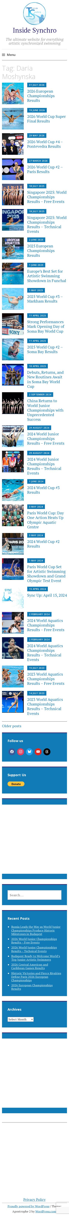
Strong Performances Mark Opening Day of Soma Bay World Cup (45, 326)
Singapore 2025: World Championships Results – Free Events (47, 197)
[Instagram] (20, 751)
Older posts (11, 725)
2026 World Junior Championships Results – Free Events (34, 940)
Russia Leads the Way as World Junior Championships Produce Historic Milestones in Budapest (36, 930)
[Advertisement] (34, 843)
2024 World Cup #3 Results (43, 490)
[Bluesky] (29, 751)
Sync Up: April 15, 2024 (47, 595)
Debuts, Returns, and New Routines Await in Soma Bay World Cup (45, 379)
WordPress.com (45, 1211)
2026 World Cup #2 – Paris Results (45, 169)
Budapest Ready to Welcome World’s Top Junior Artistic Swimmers (35, 958)
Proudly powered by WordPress (28, 1206)
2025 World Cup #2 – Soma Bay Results (45, 349)
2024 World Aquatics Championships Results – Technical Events (45, 652)
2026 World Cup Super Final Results (46, 119)
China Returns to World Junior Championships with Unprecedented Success (45, 410)
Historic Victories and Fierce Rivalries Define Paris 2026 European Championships (36, 976)
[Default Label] (38, 751)
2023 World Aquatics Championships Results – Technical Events (45, 706)
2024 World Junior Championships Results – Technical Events (44, 466)
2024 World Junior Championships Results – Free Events (45, 438)
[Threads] (47, 751)
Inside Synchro (34, 30)
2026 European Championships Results (41, 96)
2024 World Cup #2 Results (43, 544)
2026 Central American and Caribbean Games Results (29, 966)
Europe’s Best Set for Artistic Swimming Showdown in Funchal (46, 276)
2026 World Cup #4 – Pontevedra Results (45, 144)
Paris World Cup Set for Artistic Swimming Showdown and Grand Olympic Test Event (46, 573)
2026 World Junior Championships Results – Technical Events (34, 949)
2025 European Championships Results (41, 250)
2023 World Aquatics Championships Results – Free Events (45, 679)
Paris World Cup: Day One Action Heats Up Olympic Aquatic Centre (45, 519)
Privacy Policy (34, 1199)
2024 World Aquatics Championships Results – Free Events (45, 625)
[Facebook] (12, 751)
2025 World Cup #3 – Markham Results (45, 299)
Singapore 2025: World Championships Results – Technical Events (47, 224)
